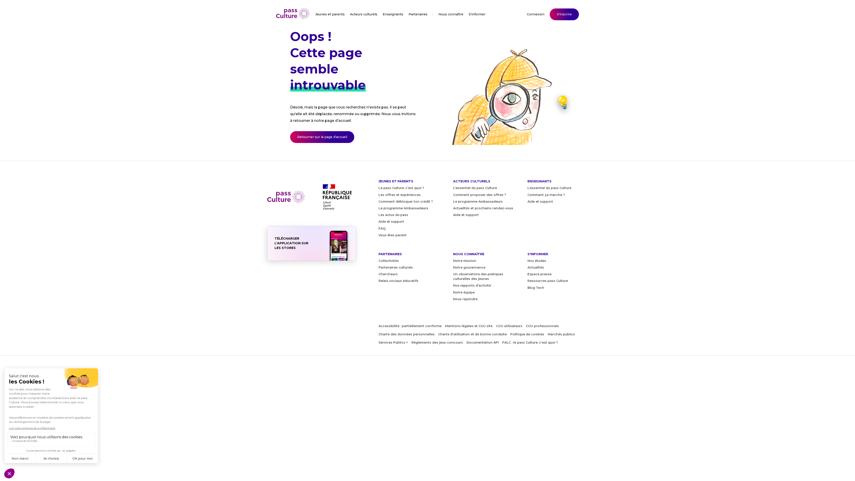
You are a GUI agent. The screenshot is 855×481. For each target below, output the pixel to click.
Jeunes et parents (330, 14)
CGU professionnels (542, 326)
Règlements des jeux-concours (437, 342)
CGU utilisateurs (509, 326)
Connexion (535, 14)
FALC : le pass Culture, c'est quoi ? (530, 342)
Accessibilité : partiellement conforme (410, 326)
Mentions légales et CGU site (469, 326)
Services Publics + (393, 342)
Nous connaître (450, 14)
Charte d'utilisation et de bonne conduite (472, 334)
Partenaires (418, 14)
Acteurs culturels (363, 14)
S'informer (477, 14)
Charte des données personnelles (407, 334)
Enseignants (393, 14)
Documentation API (482, 342)
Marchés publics (561, 334)
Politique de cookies (527, 334)
